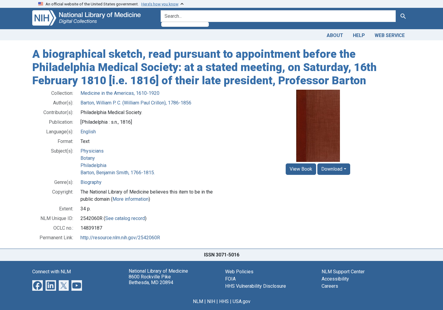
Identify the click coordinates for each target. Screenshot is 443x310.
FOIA (230, 279)
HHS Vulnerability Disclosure (255, 286)
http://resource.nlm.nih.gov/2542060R (120, 237)
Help (359, 35)
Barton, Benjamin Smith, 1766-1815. (117, 172)
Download (331, 169)
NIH (211, 301)
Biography (91, 182)
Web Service (390, 35)
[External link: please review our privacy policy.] (37, 285)
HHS (224, 301)
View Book (301, 169)
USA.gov (241, 301)
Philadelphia (93, 165)
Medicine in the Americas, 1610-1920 (119, 93)
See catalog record (125, 218)
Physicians (92, 151)
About (335, 35)
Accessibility (335, 279)
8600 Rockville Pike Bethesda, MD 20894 (151, 279)
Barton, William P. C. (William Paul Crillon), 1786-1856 (135, 103)
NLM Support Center (343, 271)
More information (130, 199)
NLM (198, 301)
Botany (87, 158)
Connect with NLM (51, 271)
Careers (330, 286)
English (88, 132)
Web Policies (239, 271)
